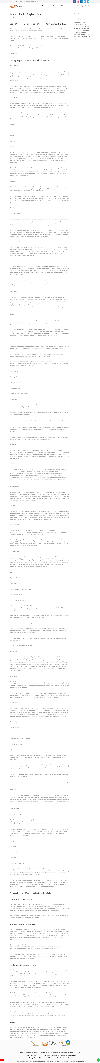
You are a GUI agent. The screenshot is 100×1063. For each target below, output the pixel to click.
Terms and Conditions (47, 1049)
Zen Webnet (82, 1061)
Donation (87, 6)
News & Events (61, 6)
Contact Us (67, 1049)
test (75, 39)
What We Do (50, 6)
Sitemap (36, 1049)
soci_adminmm (14, 17)
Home (33, 6)
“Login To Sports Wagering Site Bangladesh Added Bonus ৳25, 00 (81, 18)
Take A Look (71, 6)
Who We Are (40, 6)
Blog (26, 17)
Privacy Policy (58, 1049)
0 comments (30, 17)
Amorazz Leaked (28, 98)
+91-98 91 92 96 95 (17, 2)
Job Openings (79, 6)
